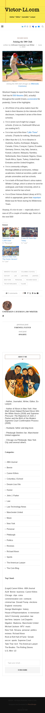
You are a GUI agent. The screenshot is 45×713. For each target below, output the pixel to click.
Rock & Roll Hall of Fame (16, 637)
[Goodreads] (30, 26)
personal (18, 280)
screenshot (32, 99)
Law (8, 501)
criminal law (10, 602)
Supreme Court (24, 640)
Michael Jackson (12, 627)
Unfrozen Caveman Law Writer (22, 45)
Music (9, 518)
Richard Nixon (31, 280)
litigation (8, 623)
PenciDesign (32, 704)
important (37, 198)
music (27, 627)
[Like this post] (25, 293)
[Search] (42, 26)
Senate (31, 637)
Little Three (32, 132)
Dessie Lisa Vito (14, 484)
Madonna (17, 623)
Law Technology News (16, 507)
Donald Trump (22, 602)
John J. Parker (13, 496)
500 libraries (18, 95)
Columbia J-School (28, 271)
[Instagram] (27, 26)
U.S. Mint (9, 651)
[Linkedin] (22, 26)
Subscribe (22, 670)
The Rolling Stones (24, 647)
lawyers (35, 276)
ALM (7, 592)
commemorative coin (14, 599)
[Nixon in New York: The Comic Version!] (10, 251)
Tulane (23, 284)
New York (7, 280)
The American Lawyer (16, 563)
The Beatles (10, 647)
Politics (10, 540)
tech (16, 644)
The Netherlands (10, 284)
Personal (10, 529)
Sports (9, 557)
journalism (24, 616)
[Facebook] (24, 26)
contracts (27, 599)
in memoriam (33, 613)
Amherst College (10, 271)
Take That (9, 644)
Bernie (9, 468)
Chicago (8, 595)
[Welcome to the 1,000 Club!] (10, 232)
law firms (24, 276)
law (15, 276)
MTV (22, 627)
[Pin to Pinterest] (32, 293)
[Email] (39, 26)
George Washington (13, 609)
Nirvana (17, 630)
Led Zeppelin (27, 620)
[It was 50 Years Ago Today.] (29, 232)
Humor (9, 490)
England (8, 606)
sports (14, 640)
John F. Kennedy (12, 616)
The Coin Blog (13, 568)
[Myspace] (33, 26)
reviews (8, 634)
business (20, 592)
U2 (15, 651)
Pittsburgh (11, 535)
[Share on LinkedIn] (35, 293)
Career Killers (12, 473)
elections (33, 602)
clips (15, 595)
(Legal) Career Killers (14, 588)
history (7, 276)
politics (34, 630)
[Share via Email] (37, 293)
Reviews (10, 546)
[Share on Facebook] (27, 293)
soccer (8, 640)
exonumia (17, 606)
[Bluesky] (36, 26)
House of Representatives (16, 613)
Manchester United (15, 512)
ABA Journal (12, 462)
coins (20, 595)
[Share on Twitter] (30, 293)
